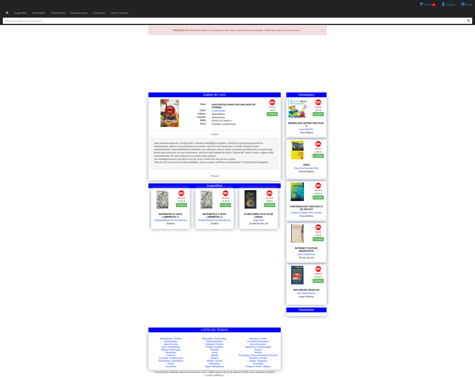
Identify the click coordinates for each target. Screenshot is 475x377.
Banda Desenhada (171, 349)
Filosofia (214, 349)
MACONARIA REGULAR (306, 290)
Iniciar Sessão (119, 12)
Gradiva (170, 223)
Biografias (171, 352)
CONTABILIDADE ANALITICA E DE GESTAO (306, 208)
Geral (214, 352)
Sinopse (214, 134)
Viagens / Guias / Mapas (258, 366)
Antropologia (170, 341)
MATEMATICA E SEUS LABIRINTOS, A (170, 215)
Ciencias (170, 355)
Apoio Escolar (171, 344)
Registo (450, 4)
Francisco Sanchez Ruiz (306, 168)
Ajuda (468, 4)
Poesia (258, 349)
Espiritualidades (214, 341)
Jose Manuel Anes (306, 293)
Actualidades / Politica (171, 338)
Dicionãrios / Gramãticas (171, 361)
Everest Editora (306, 171)
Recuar (214, 176)
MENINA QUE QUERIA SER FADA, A (306, 124)
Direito (171, 363)
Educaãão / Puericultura (214, 338)
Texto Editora (218, 114)
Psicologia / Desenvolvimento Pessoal (258, 355)
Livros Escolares (258, 344)
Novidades (38, 12)
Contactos (99, 12)
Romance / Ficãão (258, 358)
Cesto (428, 4)
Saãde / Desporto (258, 361)
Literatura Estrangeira (258, 341)
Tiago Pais (258, 220)
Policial (258, 352)
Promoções (58, 12)
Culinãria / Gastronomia (224, 124)
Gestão (214, 355)
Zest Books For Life (258, 223)
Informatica (214, 363)
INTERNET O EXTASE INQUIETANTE (306, 249)
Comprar (272, 114)
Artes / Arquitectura (170, 347)
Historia (214, 358)
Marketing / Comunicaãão (258, 347)
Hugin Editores (306, 296)
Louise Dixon (218, 110)
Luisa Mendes (306, 129)
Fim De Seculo (306, 257)
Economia (171, 366)
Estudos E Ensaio (214, 344)
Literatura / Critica (258, 338)
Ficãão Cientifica (214, 347)
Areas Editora (306, 216)
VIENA (306, 165)
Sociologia (258, 363)
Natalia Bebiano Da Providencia (170, 220)
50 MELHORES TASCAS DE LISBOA (258, 215)
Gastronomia (218, 117)
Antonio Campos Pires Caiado (306, 212)
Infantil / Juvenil (214, 361)
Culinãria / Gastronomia (171, 358)
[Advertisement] (237, 65)
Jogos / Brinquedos (214, 366)
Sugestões (20, 12)
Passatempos (79, 12)
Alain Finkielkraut (306, 254)
